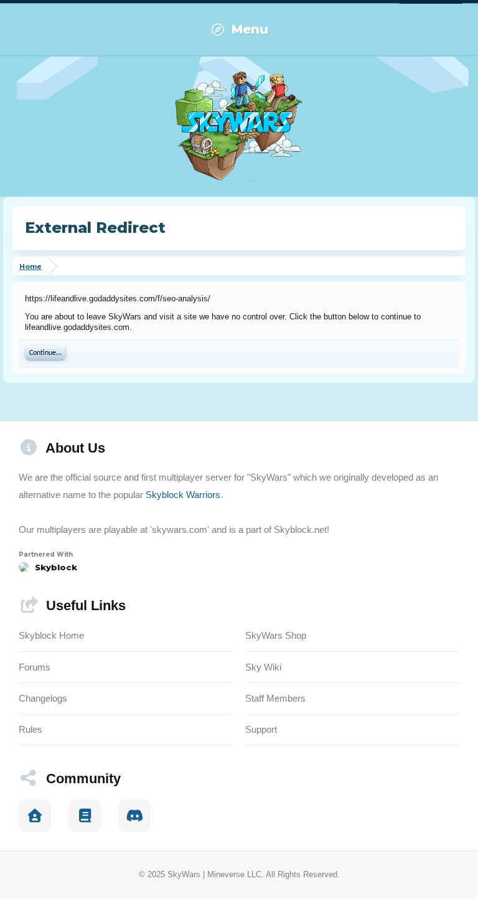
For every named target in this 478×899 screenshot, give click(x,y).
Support (261, 729)
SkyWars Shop (275, 635)
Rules (30, 729)
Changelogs (43, 698)
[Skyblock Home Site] (35, 815)
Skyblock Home (51, 635)
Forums (34, 667)
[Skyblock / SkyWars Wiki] (84, 815)
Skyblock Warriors (183, 494)
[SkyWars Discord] (134, 815)
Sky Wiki (263, 667)
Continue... (45, 353)
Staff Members (275, 698)
